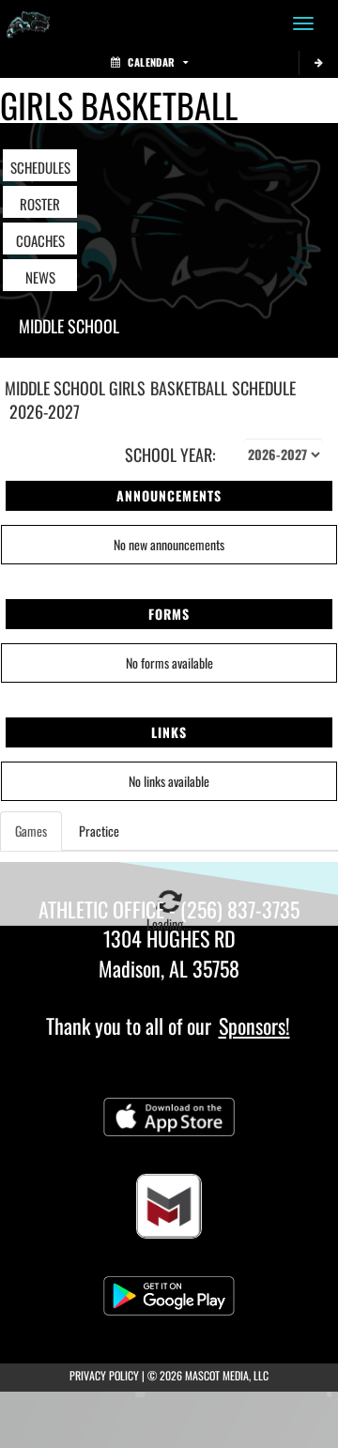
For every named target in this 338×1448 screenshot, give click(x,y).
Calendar (151, 61)
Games (31, 830)
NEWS (40, 277)
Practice (99, 830)
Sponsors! (254, 1025)
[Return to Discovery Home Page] (28, 23)
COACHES (40, 240)
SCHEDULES (40, 167)
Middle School (69, 326)
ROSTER (40, 203)
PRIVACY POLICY (104, 1375)
